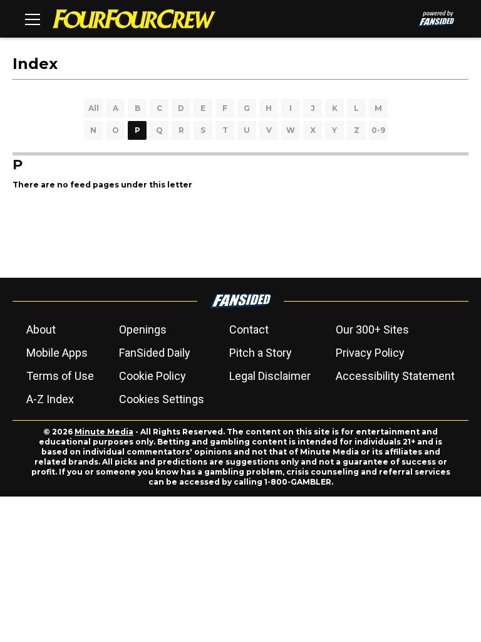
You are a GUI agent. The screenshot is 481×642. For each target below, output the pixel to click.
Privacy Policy (370, 352)
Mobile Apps (57, 352)
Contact (249, 329)
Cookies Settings (161, 399)
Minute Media (104, 431)
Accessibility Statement (395, 375)
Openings (143, 329)
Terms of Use (60, 375)
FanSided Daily (154, 352)
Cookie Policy (152, 375)
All (93, 108)
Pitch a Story (260, 352)
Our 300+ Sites (372, 329)
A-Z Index (50, 399)
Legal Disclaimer (270, 375)
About (41, 329)
